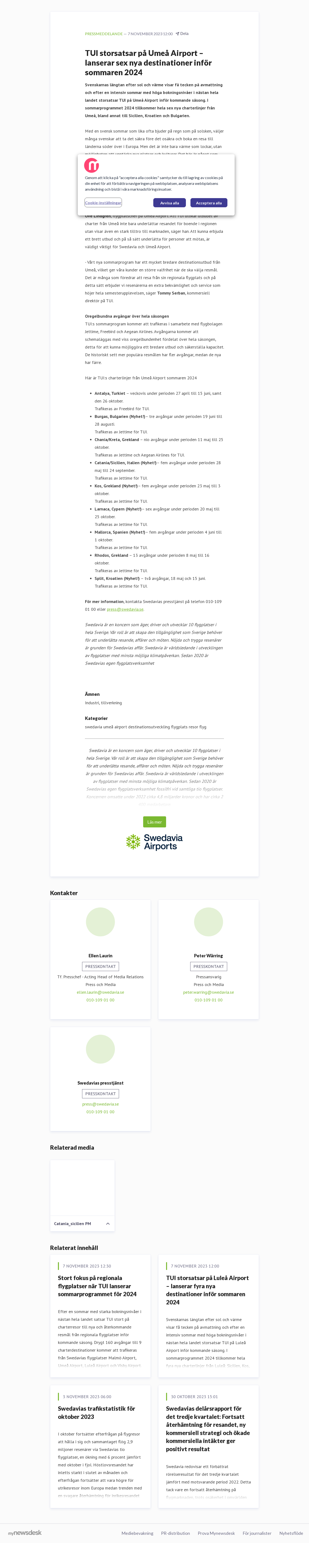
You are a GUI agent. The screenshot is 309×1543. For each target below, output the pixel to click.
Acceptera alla (209, 203)
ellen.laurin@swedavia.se (100, 992)
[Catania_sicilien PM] (82, 1188)
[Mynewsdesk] (25, 1533)
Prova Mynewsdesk (216, 1533)
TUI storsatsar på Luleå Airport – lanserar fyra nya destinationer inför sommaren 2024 (207, 1290)
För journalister (257, 1533)
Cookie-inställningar (103, 202)
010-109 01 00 (100, 1000)
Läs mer (154, 822)
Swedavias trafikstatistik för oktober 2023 (96, 1412)
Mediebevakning (137, 1533)
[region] (156, 184)
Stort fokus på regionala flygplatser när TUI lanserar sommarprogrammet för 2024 (97, 1285)
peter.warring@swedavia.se (208, 992)
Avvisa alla (169, 203)
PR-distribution (175, 1533)
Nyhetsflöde (291, 1533)
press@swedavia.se (125, 609)
